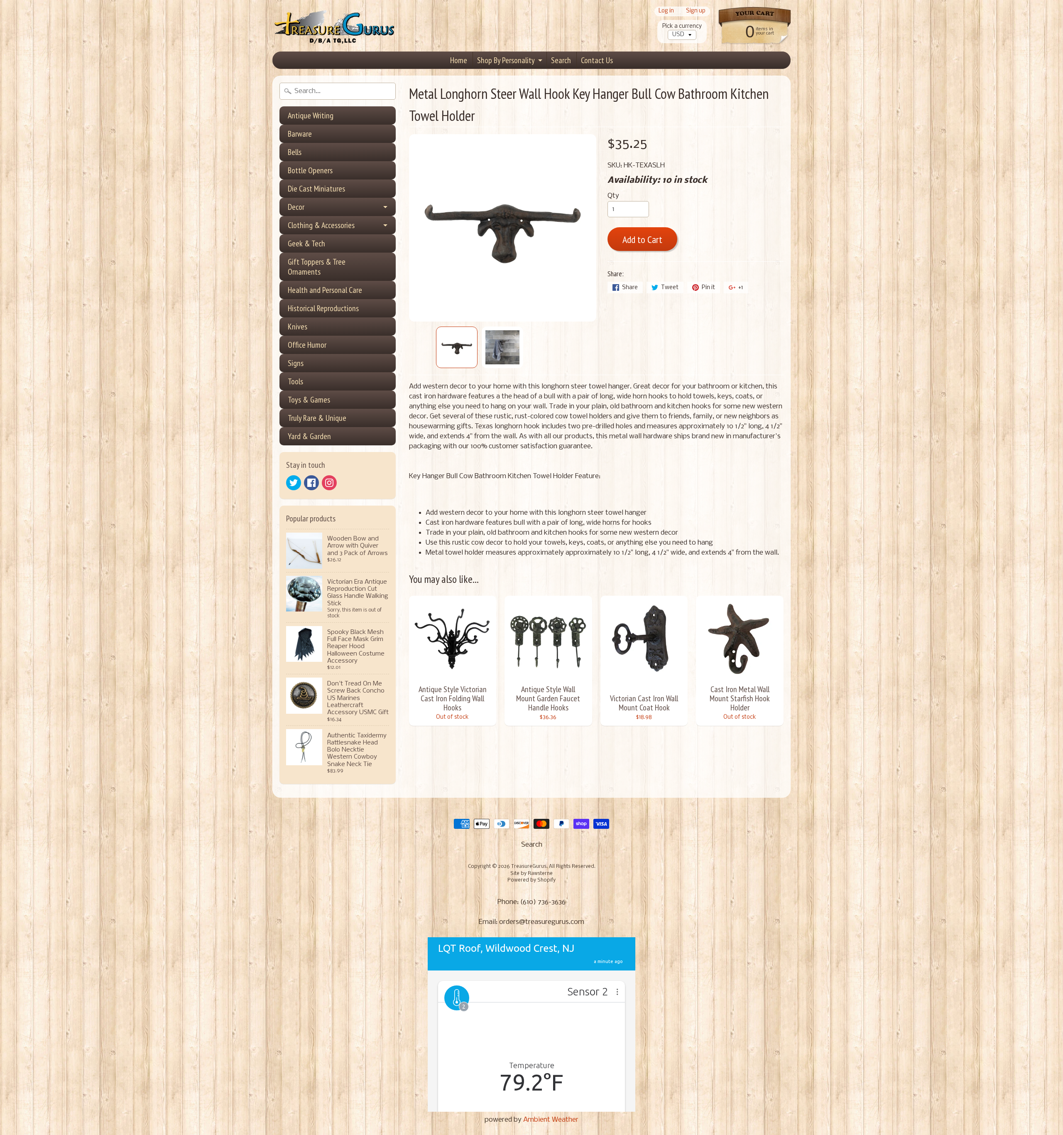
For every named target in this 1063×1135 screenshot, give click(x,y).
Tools (295, 381)
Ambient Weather (550, 1120)
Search (561, 60)
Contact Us (597, 60)
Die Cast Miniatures (316, 188)
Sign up (695, 11)
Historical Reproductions (323, 308)
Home (458, 60)
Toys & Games (309, 399)
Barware (300, 133)
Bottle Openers (310, 170)
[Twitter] (293, 482)
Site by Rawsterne (531, 873)
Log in (666, 11)
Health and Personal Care (325, 290)
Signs (296, 363)
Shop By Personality (506, 60)
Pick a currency (682, 26)
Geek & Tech (306, 243)
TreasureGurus (528, 866)
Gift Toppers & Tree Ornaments (316, 266)
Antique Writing (310, 115)
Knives (297, 326)
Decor (296, 206)
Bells (294, 152)
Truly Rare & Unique (317, 418)
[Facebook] (311, 482)
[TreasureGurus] (334, 26)
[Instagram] (329, 482)
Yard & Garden (309, 436)
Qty (613, 196)
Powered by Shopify (531, 880)
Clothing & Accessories (321, 225)
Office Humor (307, 344)
